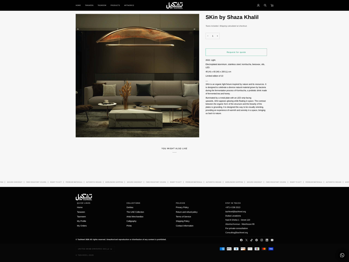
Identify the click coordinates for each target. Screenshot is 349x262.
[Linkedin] (267, 240)
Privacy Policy (182, 207)
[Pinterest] (256, 240)
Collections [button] (133, 203)
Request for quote (236, 52)
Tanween (81, 212)
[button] (115, 5)
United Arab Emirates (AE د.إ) (93, 249)
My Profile (81, 221)
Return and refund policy (187, 212)
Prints (129, 226)
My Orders (82, 226)
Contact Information (184, 226)
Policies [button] (180, 203)
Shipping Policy (182, 221)
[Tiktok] (251, 240)
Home (79, 207)
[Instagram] (262, 240)
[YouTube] (272, 240)
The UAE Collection (135, 212)
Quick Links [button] (83, 203)
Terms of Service (183, 216)
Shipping (223, 26)
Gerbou (130, 207)
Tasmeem (81, 216)
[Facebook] (241, 240)
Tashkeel (83, 255)
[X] (246, 240)
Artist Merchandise (135, 216)
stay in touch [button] (233, 203)
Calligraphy (131, 221)
